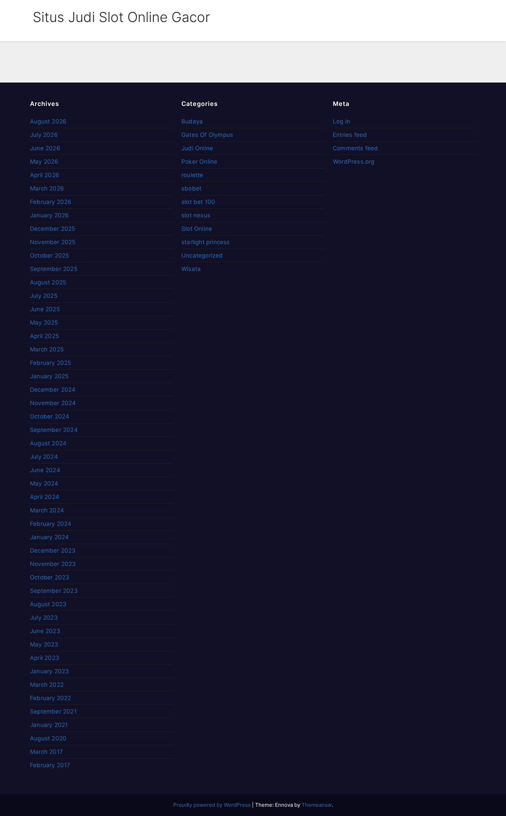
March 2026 (47, 188)
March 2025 (47, 349)
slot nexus (195, 215)
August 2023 (48, 604)
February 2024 (51, 523)
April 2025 (44, 336)
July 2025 (43, 295)
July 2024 (44, 456)
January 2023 (49, 671)
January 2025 (49, 376)
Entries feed (350, 134)
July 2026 (44, 134)
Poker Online (199, 161)
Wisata (191, 268)
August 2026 (48, 121)
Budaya (192, 121)
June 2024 (45, 470)
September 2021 (53, 711)
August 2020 (48, 738)
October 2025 (49, 255)
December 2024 (53, 389)
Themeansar (317, 805)
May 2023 (44, 644)
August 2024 (48, 443)
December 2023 (53, 550)
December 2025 (52, 228)
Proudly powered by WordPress (212, 805)
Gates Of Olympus (207, 134)
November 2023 (53, 564)
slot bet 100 (198, 201)
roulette (192, 175)
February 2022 (50, 698)
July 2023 (44, 617)
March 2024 (47, 510)
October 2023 (49, 577)
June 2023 (45, 631)
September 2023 (54, 590)
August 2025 (48, 282)
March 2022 (47, 684)
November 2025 (53, 242)
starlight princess (205, 242)
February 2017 (50, 765)
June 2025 (45, 309)
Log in (341, 121)
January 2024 (49, 537)
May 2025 (44, 322)
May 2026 (44, 161)
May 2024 (44, 483)
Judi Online (197, 148)
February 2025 (50, 362)
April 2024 (44, 496)
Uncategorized (202, 255)
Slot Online (196, 228)
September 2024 (54, 429)
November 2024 (53, 403)
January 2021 (49, 724)
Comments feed (355, 148)
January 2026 (49, 215)
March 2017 (46, 751)
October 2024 (49, 416)
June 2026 (45, 148)
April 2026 (44, 175)
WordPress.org (354, 161)
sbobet (191, 188)
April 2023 (44, 657)
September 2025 (53, 268)
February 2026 (51, 201)
